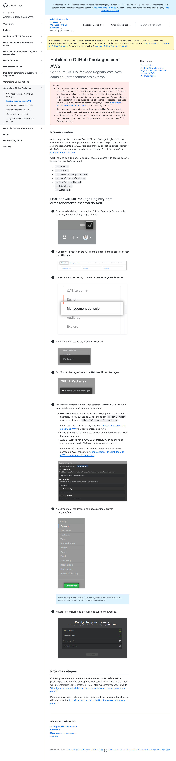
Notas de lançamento (13, 140)
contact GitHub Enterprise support (111, 46)
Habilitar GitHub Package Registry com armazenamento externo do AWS (154, 70)
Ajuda (101, 750)
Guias (6, 134)
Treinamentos (155, 750)
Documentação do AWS (62, 152)
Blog (163, 750)
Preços (128, 750)
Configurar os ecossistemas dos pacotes (20, 119)
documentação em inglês (105, 7)
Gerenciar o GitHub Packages (58, 26)
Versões (7, 147)
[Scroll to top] (170, 755)
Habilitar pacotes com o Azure (19, 105)
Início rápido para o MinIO (17, 114)
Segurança (87, 750)
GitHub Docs (15, 5)
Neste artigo (146, 61)
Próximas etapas (148, 76)
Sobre (168, 750)
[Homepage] (105, 750)
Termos (69, 750)
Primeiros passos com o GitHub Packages (19, 95)
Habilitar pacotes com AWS (18, 101)
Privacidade (77, 750)
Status (95, 750)
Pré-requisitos (147, 65)
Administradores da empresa (18, 16)
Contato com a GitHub (116, 750)
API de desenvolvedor (140, 750)
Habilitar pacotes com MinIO (18, 109)
